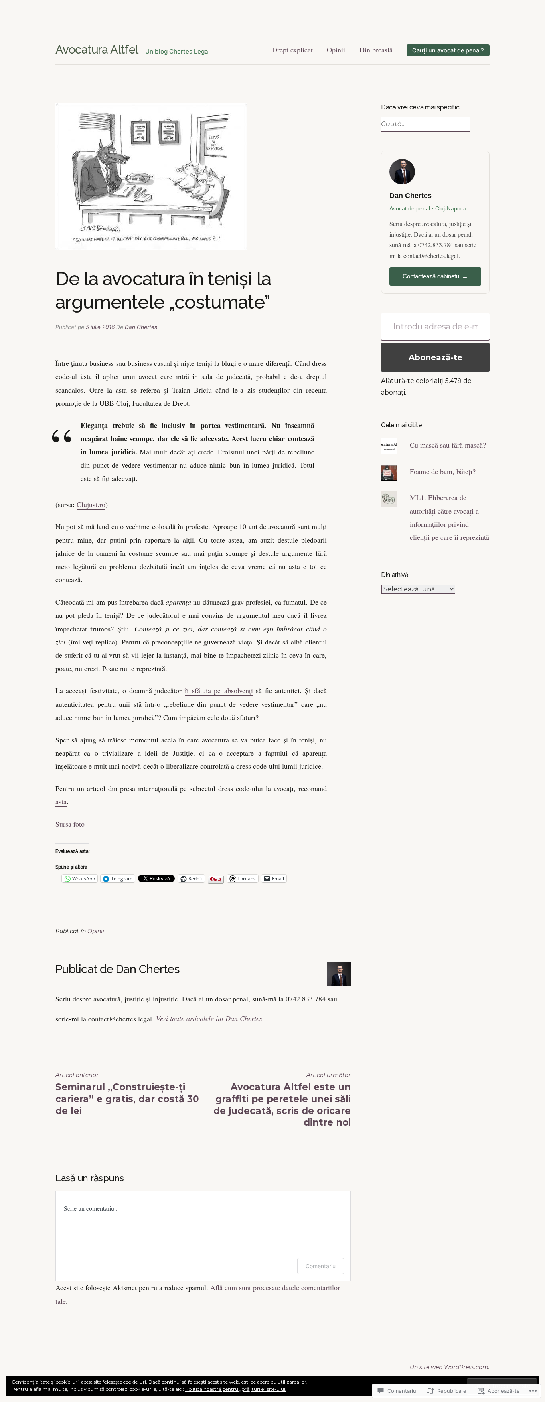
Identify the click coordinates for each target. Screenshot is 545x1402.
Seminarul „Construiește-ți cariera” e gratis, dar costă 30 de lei (127, 1093)
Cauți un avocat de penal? (448, 50)
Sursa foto (70, 824)
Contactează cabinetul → (435, 276)
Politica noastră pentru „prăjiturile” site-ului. (235, 1389)
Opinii (336, 49)
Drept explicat (292, 49)
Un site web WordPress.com (449, 1367)
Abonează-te (435, 357)
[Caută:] (424, 124)
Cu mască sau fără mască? (448, 445)
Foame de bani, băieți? (443, 471)
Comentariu (321, 1266)
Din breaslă (376, 49)
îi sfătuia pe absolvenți (219, 690)
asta (61, 801)
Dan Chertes (141, 327)
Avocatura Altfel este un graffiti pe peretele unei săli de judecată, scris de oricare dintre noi (282, 1099)
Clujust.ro (91, 504)
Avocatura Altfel (96, 49)
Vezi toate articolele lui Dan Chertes (209, 1018)
